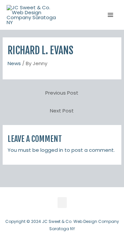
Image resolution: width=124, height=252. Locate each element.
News (14, 63)
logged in (51, 150)
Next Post (62, 110)
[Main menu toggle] (110, 15)
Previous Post (61, 92)
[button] (62, 202)
